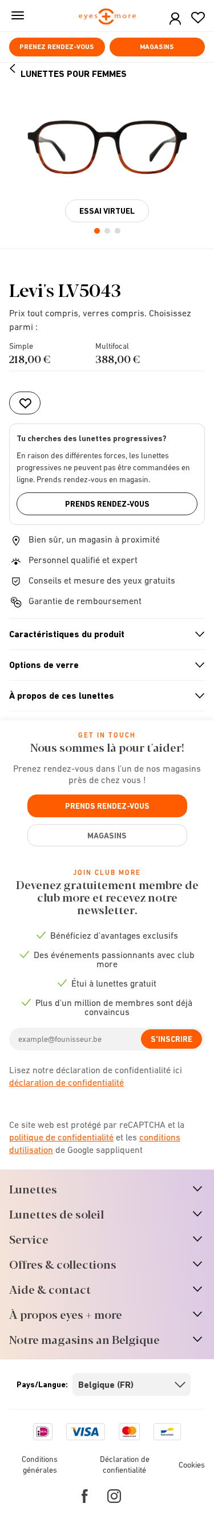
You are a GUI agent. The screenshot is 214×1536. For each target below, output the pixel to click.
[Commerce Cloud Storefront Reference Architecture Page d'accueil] (107, 17)
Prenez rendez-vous (56, 47)
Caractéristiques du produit (102, 634)
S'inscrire (171, 1039)
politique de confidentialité (61, 1137)
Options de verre (102, 665)
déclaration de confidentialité (66, 1082)
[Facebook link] (85, 1496)
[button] (175, 19)
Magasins (157, 47)
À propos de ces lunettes (102, 696)
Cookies (192, 1464)
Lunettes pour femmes (74, 73)
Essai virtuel (107, 210)
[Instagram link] (114, 1496)
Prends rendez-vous (107, 503)
